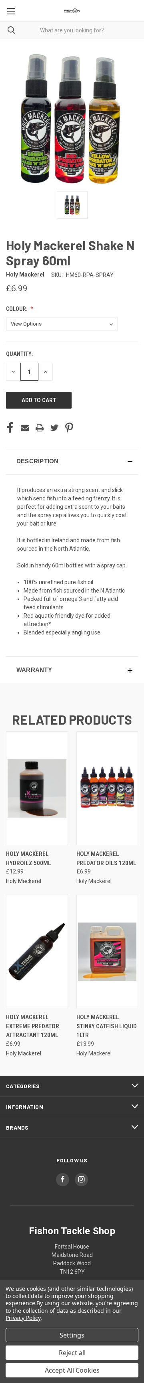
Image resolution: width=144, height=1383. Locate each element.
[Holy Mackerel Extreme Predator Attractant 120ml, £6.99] (37, 951)
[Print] (40, 427)
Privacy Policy (23, 1318)
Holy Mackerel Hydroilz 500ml (28, 858)
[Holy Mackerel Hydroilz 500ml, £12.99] (37, 788)
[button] (72, 461)
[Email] (25, 427)
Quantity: (19, 354)
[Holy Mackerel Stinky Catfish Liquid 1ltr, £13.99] (107, 951)
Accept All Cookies (72, 1370)
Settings (72, 1335)
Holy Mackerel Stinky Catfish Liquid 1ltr (106, 1026)
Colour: (17, 309)
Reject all (72, 1352)
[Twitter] (54, 427)
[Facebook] (10, 427)
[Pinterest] (69, 427)
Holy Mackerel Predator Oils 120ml (106, 858)
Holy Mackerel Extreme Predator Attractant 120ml (32, 1026)
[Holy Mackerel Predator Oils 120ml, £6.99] (107, 788)
